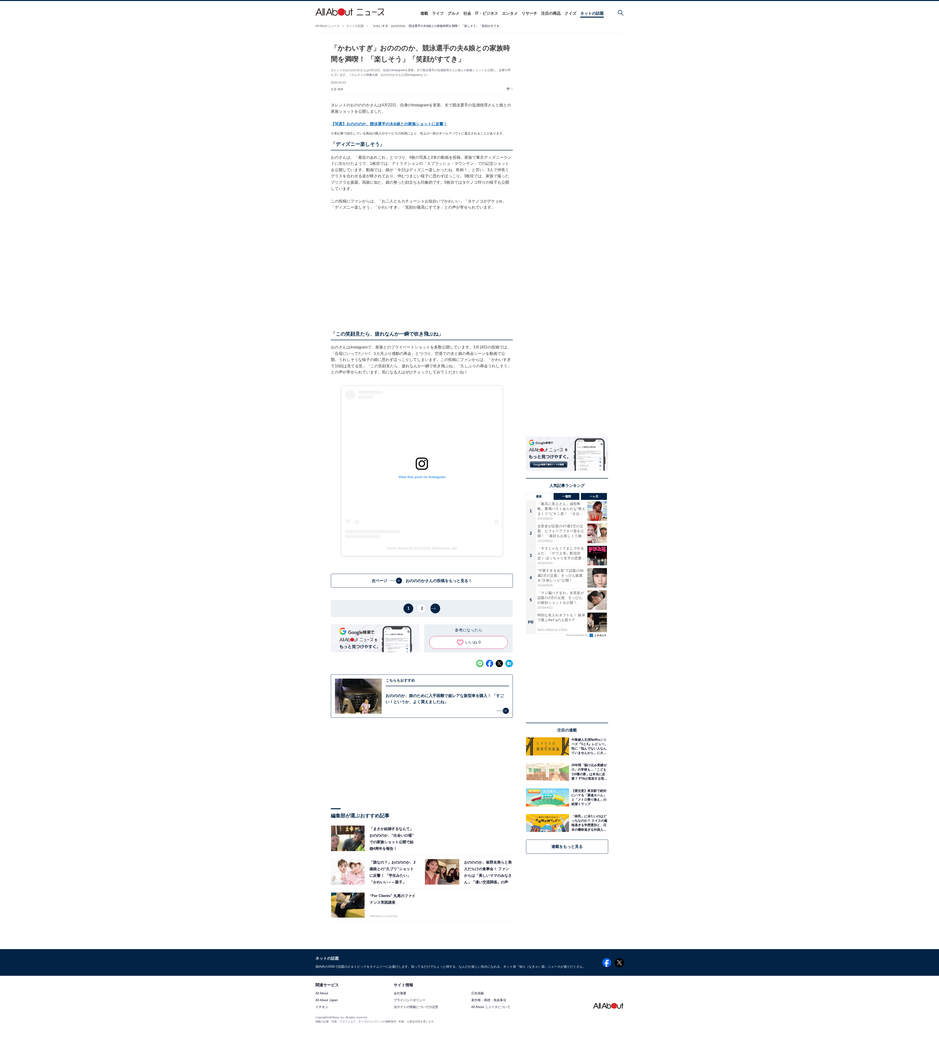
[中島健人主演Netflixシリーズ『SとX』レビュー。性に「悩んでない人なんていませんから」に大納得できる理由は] (588, 746)
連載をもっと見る (567, 846)
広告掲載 (477, 993)
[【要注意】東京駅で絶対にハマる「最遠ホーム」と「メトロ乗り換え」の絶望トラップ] (588, 797)
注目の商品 (551, 13)
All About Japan (326, 1000)
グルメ (453, 13)
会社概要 (400, 993)
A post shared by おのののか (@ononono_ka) (422, 548)
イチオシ (321, 1007)
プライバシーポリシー (409, 1000)
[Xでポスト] (499, 663)
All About (321, 993)
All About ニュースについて (490, 1007)
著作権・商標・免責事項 (488, 1000)
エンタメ (510, 13)
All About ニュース (327, 26)
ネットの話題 (592, 13)
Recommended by (577, 635)
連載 (424, 13)
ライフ (438, 13)
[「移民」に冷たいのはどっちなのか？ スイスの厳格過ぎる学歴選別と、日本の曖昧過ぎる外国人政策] (588, 823)
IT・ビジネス (486, 13)
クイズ (570, 13)
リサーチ (529, 13)
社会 (467, 13)
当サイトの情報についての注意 (416, 1007)
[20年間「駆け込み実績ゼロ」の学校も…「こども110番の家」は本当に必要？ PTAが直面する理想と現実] (588, 772)
